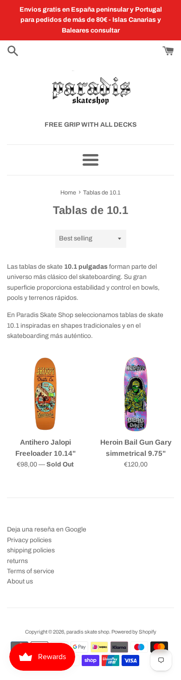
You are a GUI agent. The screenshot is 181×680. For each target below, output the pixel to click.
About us (20, 581)
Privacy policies (29, 540)
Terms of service (30, 571)
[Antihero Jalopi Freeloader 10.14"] (45, 394)
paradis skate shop (87, 632)
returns (17, 560)
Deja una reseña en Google (46, 529)
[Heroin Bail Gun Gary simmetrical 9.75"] (135, 394)
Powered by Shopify (133, 632)
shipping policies (31, 550)
